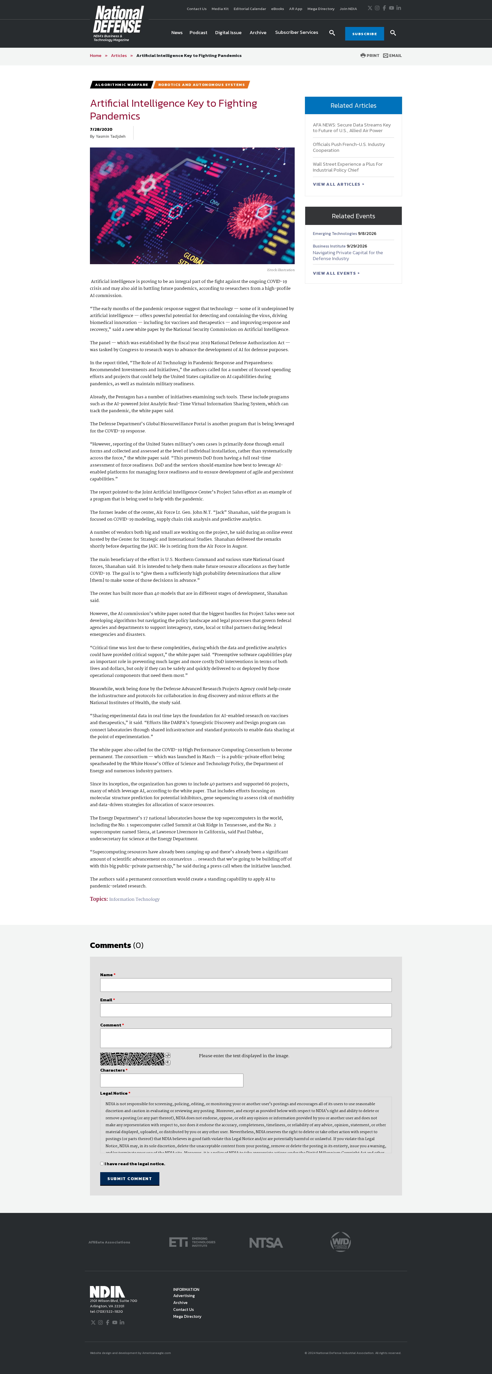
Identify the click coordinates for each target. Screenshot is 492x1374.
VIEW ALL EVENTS (335, 273)
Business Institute (330, 246)
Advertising (184, 1295)
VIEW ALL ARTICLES (337, 184)
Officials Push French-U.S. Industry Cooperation (349, 147)
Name (108, 974)
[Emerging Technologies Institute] (192, 1241)
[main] (246, 639)
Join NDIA (348, 9)
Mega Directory (321, 9)
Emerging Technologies (335, 233)
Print (373, 55)
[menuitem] (177, 33)
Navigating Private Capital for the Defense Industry (348, 255)
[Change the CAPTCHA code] (167, 1055)
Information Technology (134, 899)
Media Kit (220, 9)
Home (95, 55)
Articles (119, 55)
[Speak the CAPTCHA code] (167, 1062)
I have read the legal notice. (135, 1163)
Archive (180, 1302)
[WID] (340, 1241)
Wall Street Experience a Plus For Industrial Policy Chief (348, 167)
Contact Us (197, 9)
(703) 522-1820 (109, 1311)
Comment (112, 1025)
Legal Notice (115, 1093)
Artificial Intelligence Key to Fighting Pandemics (189, 55)
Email (395, 55)
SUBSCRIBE (364, 34)
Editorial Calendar (250, 9)
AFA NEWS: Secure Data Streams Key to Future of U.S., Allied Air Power (352, 127)
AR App (295, 9)
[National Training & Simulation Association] (266, 1241)
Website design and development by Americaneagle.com (131, 1353)
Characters (114, 1070)
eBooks (277, 9)
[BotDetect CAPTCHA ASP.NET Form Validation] (132, 1059)
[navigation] (245, 33)
